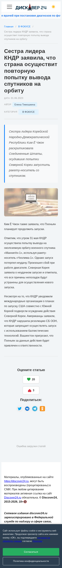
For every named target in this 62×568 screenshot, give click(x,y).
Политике (37, 541)
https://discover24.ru (16, 481)
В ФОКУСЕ (28, 111)
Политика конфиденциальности (31, 561)
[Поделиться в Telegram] (34, 408)
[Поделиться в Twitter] (19, 408)
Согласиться (31, 552)
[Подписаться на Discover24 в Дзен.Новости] (17, 423)
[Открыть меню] (9, 6)
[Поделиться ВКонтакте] (27, 408)
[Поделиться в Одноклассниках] (42, 408)
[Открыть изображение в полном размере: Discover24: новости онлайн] (31, 202)
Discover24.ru (12, 497)
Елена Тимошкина (24, 104)
